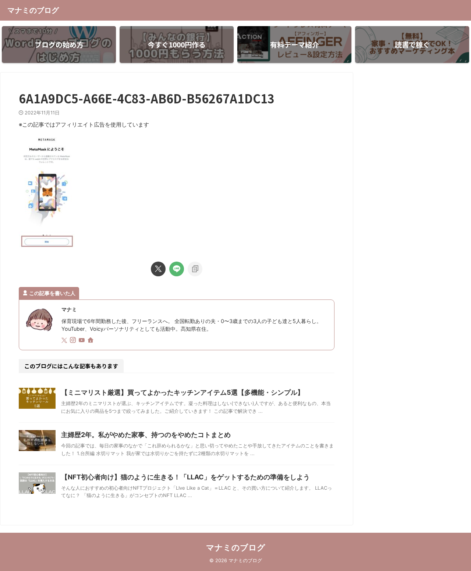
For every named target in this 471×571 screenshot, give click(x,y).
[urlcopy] (195, 269)
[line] (176, 269)
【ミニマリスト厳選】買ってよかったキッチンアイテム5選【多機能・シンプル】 (182, 392)
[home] (91, 341)
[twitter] (158, 269)
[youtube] (82, 340)
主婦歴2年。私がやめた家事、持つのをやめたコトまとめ (146, 435)
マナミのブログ (33, 10)
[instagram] (73, 340)
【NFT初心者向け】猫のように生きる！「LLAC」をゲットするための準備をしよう (185, 477)
